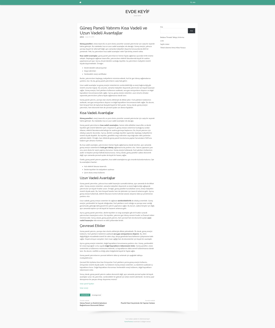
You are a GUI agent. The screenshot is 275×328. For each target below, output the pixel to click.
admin (82, 37)
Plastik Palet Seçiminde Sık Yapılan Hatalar (138, 303)
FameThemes (128, 322)
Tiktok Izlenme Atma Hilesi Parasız (173, 48)
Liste (162, 41)
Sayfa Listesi (164, 44)
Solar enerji (84, 288)
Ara (161, 27)
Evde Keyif (137, 11)
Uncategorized (96, 295)
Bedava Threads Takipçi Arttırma (172, 37)
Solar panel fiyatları (87, 284)
